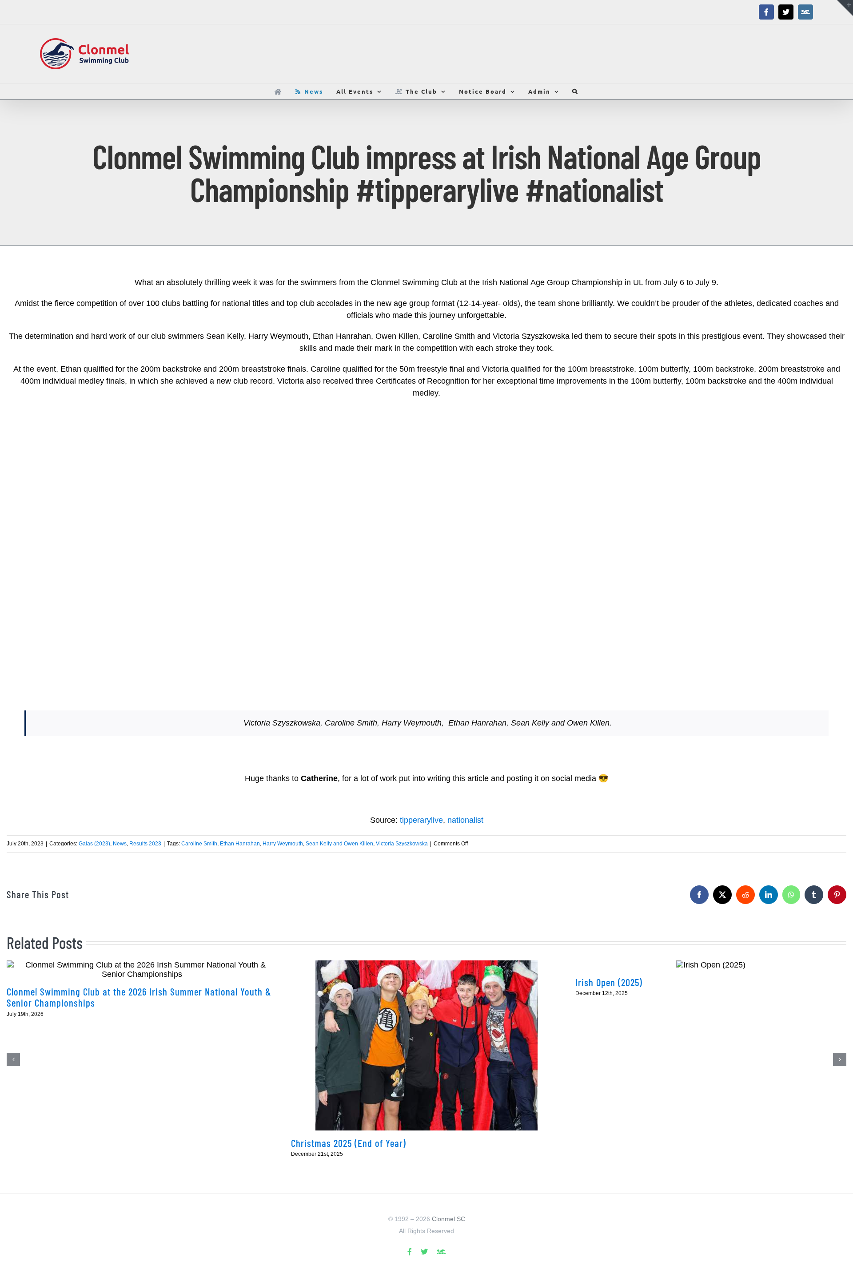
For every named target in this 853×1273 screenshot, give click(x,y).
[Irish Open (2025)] (710, 965)
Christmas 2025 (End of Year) (348, 1143)
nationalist (465, 820)
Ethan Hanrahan (240, 844)
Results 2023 (145, 844)
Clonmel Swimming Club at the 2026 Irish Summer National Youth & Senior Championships (139, 997)
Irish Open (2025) (608, 982)
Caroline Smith (199, 844)
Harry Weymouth (283, 844)
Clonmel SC (448, 1218)
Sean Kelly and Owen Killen (339, 844)
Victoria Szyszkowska (402, 844)
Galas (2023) (94, 844)
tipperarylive (421, 820)
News (120, 844)
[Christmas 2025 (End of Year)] (426, 1045)
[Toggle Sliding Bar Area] (845, 8)
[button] (575, 91)
